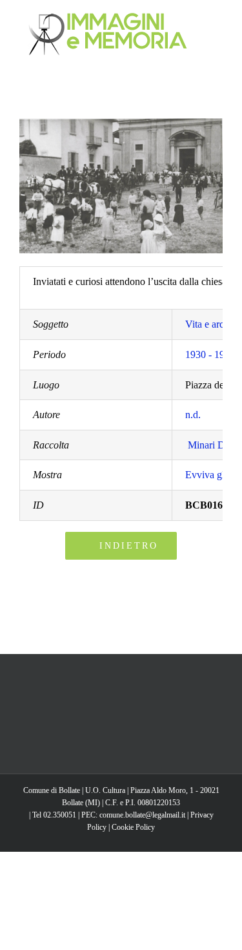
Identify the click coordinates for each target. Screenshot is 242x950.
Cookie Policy (133, 827)
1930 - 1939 (210, 354)
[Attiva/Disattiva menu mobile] (217, 19)
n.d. (193, 414)
